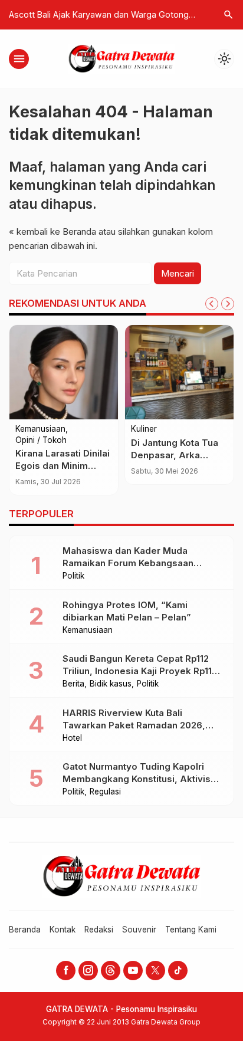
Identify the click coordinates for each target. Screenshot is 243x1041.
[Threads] (110, 970)
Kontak (62, 929)
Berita (73, 684)
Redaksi (98, 929)
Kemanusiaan (40, 429)
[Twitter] (155, 970)
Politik (73, 576)
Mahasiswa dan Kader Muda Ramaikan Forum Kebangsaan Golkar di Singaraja (128, 563)
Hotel (72, 738)
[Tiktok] (178, 970)
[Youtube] (133, 970)
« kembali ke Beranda (52, 231)
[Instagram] (88, 970)
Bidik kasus (111, 684)
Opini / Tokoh (41, 440)
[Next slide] (227, 303)
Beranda (25, 929)
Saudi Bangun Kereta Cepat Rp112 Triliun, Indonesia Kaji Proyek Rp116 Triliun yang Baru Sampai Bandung (140, 671)
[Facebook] (65, 970)
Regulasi (105, 792)
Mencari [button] (177, 273)
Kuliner (144, 429)
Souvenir (139, 929)
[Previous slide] (211, 303)
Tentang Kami (190, 929)
